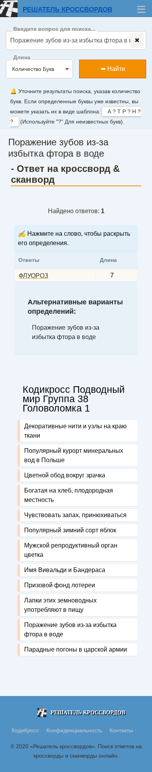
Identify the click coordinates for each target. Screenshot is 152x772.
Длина (21, 57)
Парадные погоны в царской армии (75, 649)
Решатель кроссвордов (67, 9)
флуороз (33, 275)
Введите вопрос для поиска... (54, 29)
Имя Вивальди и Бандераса (64, 570)
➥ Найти (113, 68)
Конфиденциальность (75, 730)
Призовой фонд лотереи (59, 585)
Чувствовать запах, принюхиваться (75, 515)
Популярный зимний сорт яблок (70, 530)
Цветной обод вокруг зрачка (64, 475)
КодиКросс (25, 730)
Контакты (121, 730)
